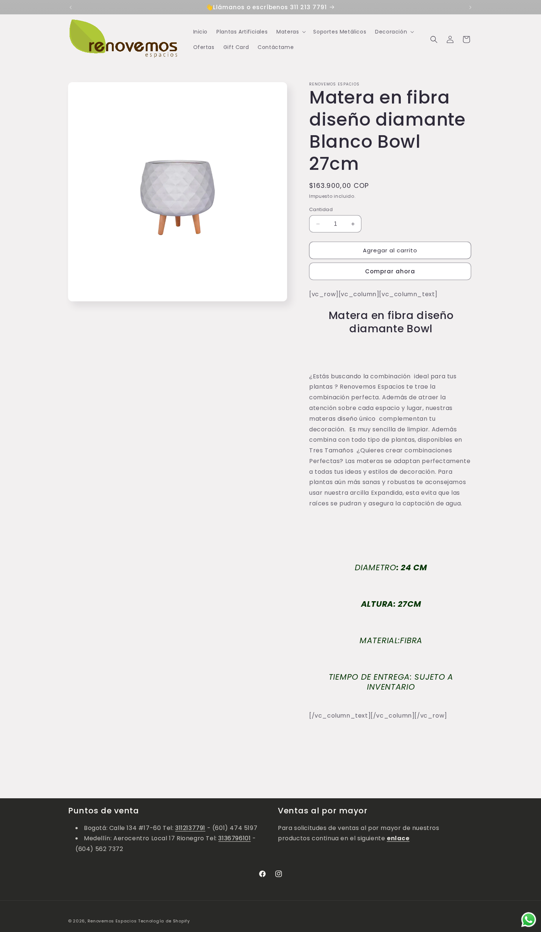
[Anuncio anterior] (71, 7)
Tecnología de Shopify (164, 921)
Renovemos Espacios (112, 921)
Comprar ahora (390, 271)
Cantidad (321, 209)
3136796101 (234, 838)
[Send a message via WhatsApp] (528, 919)
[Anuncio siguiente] (470, 7)
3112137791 (190, 828)
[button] (290, 31)
